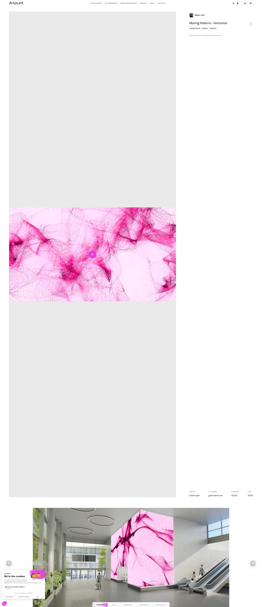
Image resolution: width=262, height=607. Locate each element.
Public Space (161, 605)
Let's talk (161, 3)
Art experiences (111, 3)
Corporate (128, 605)
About (152, 3)
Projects (143, 3)
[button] (237, 3)
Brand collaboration (128, 3)
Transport (100, 605)
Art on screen (96, 3)
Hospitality (144, 605)
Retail (114, 605)
